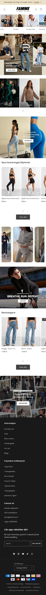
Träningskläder (9, 471)
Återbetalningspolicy (32, 584)
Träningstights (9, 491)
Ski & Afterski (9, 476)
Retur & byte (9, 439)
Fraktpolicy (36, 587)
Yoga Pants (8, 467)
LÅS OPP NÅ (36, 543)
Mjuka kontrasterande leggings (11, 198)
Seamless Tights (10, 496)
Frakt (6, 434)
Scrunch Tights (10, 481)
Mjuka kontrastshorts (30, 198)
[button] (4, 9)
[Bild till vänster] (18, 111)
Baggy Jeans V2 (8, 349)
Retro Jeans (26, 349)
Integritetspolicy (13, 587)
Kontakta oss (9, 429)
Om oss (7, 448)
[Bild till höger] (27, 111)
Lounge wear (30, 29)
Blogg (6, 453)
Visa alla (23, 217)
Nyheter (16, 29)
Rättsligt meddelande (16, 590)
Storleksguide (9, 443)
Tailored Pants (9, 486)
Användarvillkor (26, 587)
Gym (2, 29)
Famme (14, 584)
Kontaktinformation (32, 590)
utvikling (20, 584)
